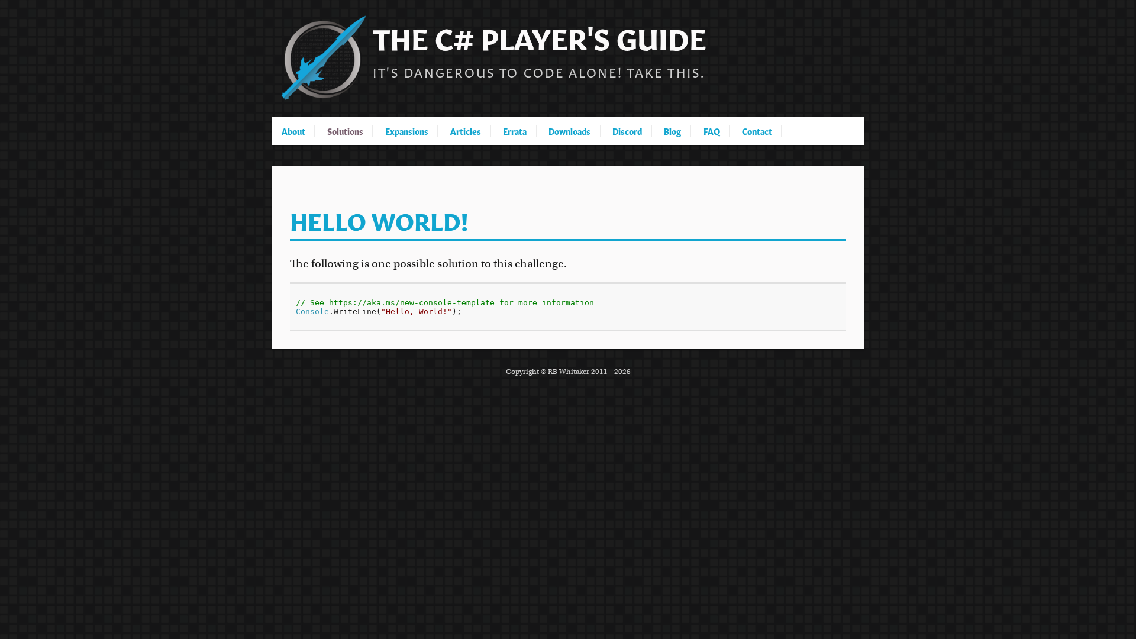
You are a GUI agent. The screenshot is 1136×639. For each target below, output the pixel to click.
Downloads (569, 131)
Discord (627, 131)
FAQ (711, 131)
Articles (465, 131)
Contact (757, 131)
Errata (515, 131)
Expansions (406, 131)
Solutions (345, 131)
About (293, 131)
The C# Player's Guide (539, 36)
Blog (672, 131)
